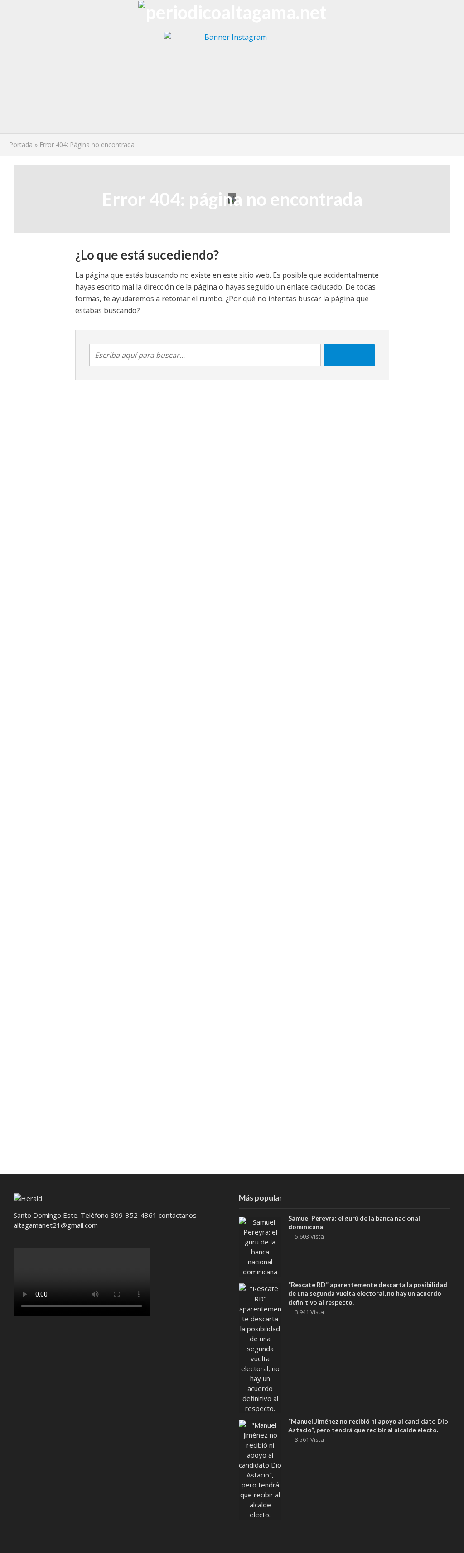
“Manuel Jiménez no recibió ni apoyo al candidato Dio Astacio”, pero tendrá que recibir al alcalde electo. (368, 1425)
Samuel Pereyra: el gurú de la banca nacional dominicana (354, 1222)
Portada (21, 144)
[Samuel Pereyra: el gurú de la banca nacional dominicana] (260, 1245)
